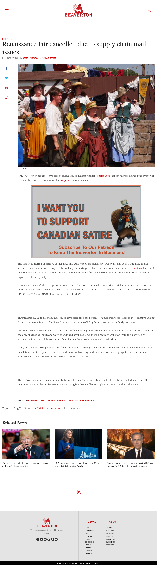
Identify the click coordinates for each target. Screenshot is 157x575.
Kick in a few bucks (49, 408)
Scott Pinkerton (30, 58)
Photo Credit (23, 168)
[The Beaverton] (78, 10)
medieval (137, 268)
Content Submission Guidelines (110, 539)
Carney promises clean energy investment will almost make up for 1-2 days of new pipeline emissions (130, 465)
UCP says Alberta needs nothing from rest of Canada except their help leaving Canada (77, 465)
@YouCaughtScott (48, 58)
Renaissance (103, 175)
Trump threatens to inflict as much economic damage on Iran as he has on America (25, 465)
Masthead (110, 533)
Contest (89, 527)
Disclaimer (89, 530)
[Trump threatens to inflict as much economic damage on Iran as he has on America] (26, 444)
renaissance (74, 400)
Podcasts (110, 545)
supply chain (67, 180)
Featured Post (48, 400)
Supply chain (89, 400)
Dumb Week (7, 39)
